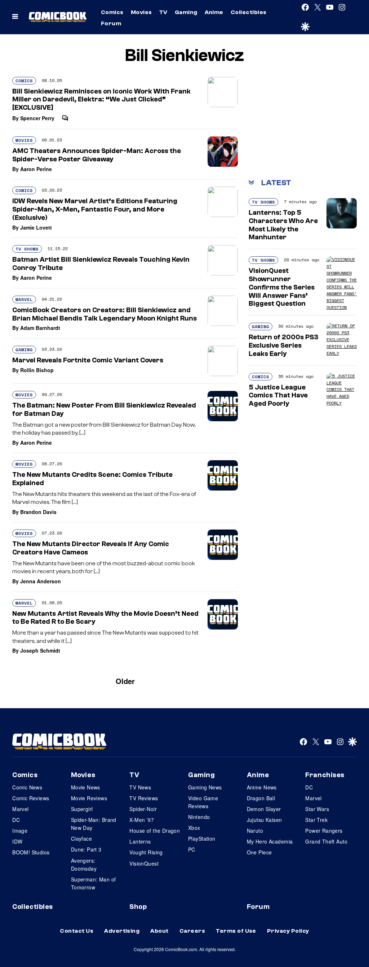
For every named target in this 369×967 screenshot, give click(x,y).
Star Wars (317, 809)
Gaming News (205, 787)
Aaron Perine (36, 169)
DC (16, 819)
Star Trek (316, 819)
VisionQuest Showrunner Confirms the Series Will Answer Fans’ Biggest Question (282, 287)
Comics (112, 12)
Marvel (24, 299)
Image (19, 830)
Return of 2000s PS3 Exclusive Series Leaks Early (283, 345)
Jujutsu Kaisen (264, 819)
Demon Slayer (264, 809)
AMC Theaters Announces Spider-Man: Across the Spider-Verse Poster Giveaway (96, 155)
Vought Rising (146, 852)
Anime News (262, 787)
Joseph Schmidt (40, 650)
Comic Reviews (30, 798)
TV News (140, 787)
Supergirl (82, 809)
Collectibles (249, 12)
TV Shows (27, 249)
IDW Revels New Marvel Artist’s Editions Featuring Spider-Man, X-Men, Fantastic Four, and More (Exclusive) (94, 209)
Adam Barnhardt (40, 327)
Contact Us (76, 931)
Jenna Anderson (40, 581)
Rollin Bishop (37, 370)
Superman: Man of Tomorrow (93, 883)
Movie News (85, 787)
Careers (192, 931)
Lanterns (140, 841)
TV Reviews (143, 798)
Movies (141, 12)
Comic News (27, 787)
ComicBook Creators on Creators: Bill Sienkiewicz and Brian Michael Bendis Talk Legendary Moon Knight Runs (104, 314)
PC (191, 849)
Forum (111, 23)
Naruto (255, 830)
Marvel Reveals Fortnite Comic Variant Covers (87, 360)
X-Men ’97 (141, 819)
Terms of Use (236, 931)
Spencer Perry (37, 118)
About (159, 931)
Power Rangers (323, 830)
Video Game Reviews (203, 802)
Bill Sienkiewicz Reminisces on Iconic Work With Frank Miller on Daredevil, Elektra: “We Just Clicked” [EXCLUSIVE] (101, 99)
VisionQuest (144, 863)
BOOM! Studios (30, 852)
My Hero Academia (270, 841)
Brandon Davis (38, 511)
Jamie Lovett (36, 227)
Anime (214, 12)
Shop (138, 907)
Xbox (194, 827)
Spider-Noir (143, 809)
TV (163, 12)
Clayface (81, 838)
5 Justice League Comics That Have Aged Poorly (278, 395)
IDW (17, 841)
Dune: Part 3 (86, 849)
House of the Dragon (154, 830)
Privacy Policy (288, 931)
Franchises (324, 775)
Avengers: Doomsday (84, 864)
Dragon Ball (261, 798)
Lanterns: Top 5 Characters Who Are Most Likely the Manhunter (283, 225)
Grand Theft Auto (326, 841)
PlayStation (201, 838)
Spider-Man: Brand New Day (93, 823)
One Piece (259, 852)
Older (125, 681)
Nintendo (199, 816)
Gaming (186, 12)
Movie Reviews (89, 798)
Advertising (121, 931)
